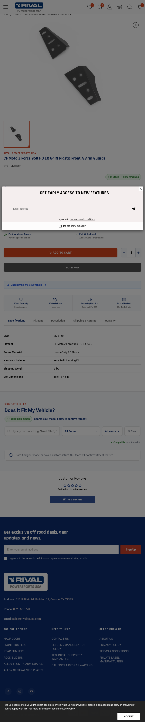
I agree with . (77, 219)
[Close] (141, 188)
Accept (128, 716)
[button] (133, 209)
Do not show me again (74, 226)
